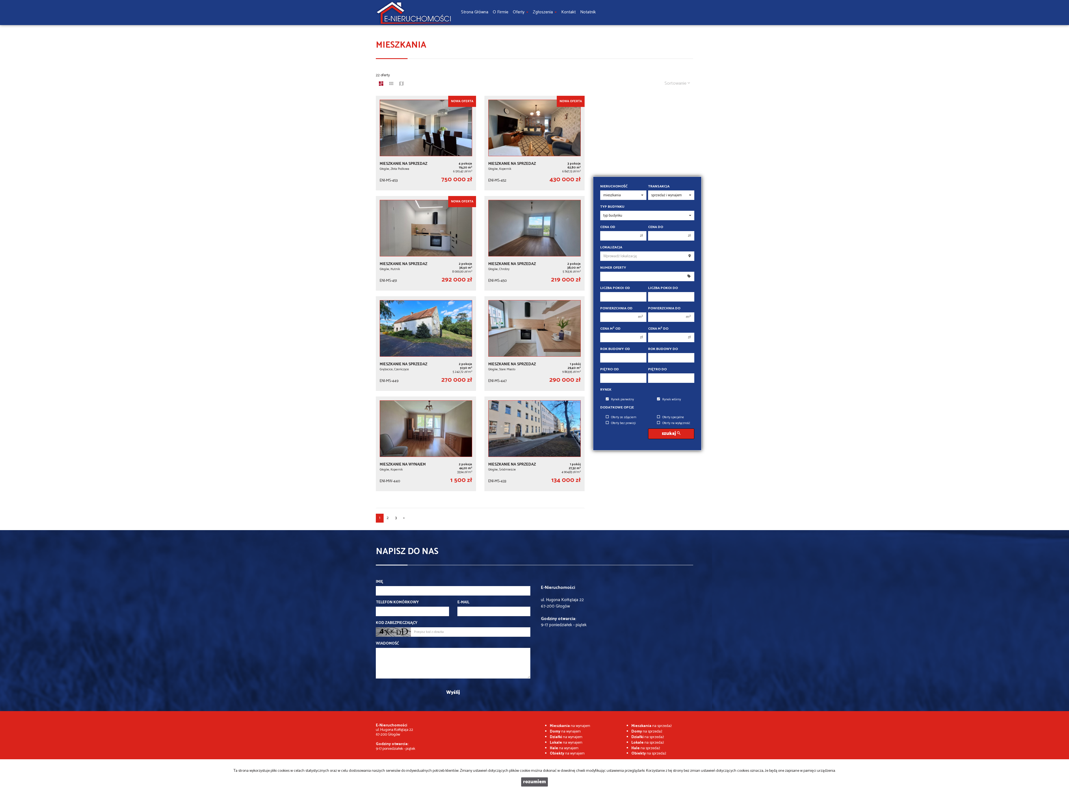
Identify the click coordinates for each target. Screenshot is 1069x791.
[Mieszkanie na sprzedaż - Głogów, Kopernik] (534, 143)
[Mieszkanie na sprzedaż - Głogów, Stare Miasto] (534, 343)
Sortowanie (676, 83)
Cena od (607, 227)
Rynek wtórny (671, 399)
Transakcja (659, 186)
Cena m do (658, 328)
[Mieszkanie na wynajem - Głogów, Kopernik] (426, 443)
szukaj (669, 433)
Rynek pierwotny (622, 399)
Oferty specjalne (673, 417)
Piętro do (657, 369)
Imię (379, 582)
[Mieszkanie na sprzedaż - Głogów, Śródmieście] (534, 443)
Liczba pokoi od (615, 288)
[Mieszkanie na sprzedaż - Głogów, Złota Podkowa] (426, 143)
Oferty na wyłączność (676, 423)
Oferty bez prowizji (623, 423)
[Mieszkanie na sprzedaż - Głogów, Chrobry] (534, 243)
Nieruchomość (613, 186)
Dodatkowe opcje (617, 407)
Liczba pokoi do (663, 288)
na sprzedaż (651, 726)
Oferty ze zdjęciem (623, 417)
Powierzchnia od (616, 308)
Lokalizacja (611, 247)
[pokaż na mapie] (401, 84)
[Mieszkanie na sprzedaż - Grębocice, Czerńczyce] (426, 343)
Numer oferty (613, 267)
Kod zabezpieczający (396, 623)
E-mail (463, 602)
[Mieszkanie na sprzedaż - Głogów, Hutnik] (426, 243)
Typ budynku (612, 206)
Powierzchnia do (664, 308)
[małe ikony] (391, 84)
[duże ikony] (381, 84)
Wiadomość (387, 643)
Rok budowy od (615, 349)
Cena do (655, 227)
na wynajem (570, 726)
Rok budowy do (663, 349)
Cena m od (610, 328)
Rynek (605, 389)
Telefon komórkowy (397, 602)
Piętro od (609, 369)
